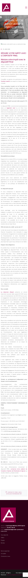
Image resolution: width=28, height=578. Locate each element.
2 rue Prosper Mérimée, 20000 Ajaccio (15, 525)
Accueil (5, 30)
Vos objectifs (4, 535)
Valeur (2, 537)
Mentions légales (11, 575)
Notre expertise (5, 551)
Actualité (13, 30)
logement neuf (11, 108)
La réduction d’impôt (7, 292)
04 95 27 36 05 (11, 527)
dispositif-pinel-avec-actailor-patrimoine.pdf (14, 493)
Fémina (21, 30)
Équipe (3, 540)
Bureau (3, 543)
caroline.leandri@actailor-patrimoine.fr (14, 529)
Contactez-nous (5, 556)
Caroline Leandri (5, 81)
